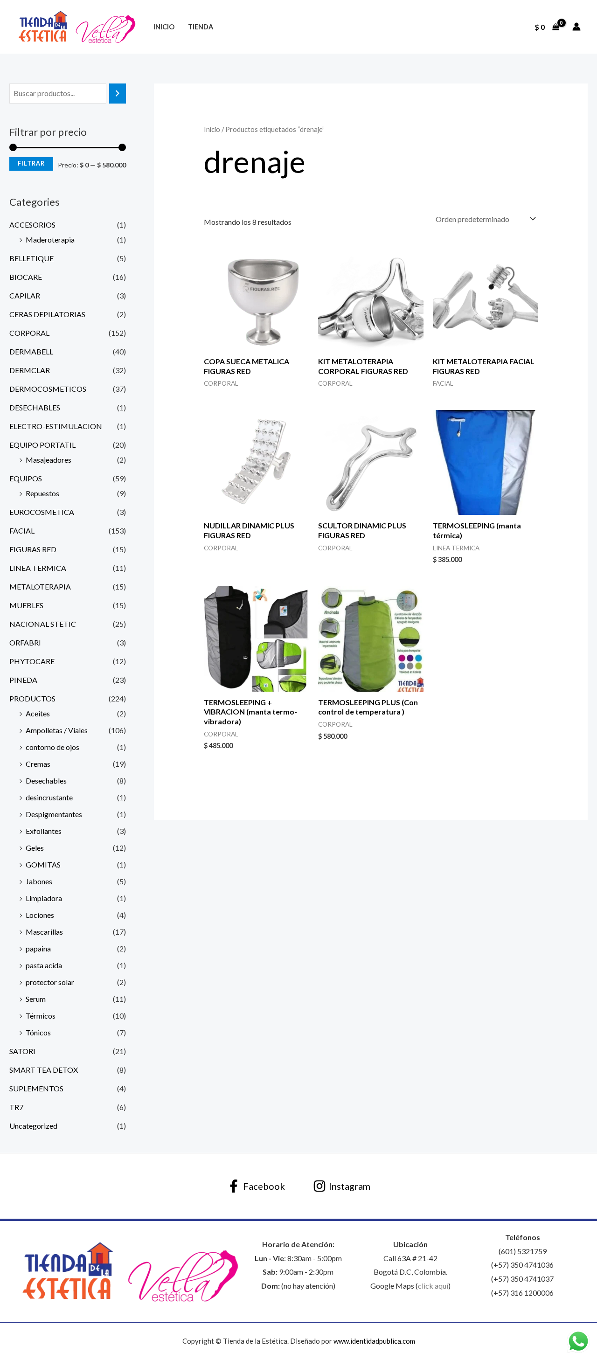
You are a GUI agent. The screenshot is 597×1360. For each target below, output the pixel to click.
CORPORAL (29, 332)
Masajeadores (48, 459)
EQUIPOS (25, 478)
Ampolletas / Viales (57, 730)
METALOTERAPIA (40, 586)
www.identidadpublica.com (374, 1341)
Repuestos (42, 493)
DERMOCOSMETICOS (47, 388)
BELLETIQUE (31, 258)
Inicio (163, 27)
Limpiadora (44, 898)
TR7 (16, 1107)
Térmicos (41, 1015)
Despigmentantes (54, 814)
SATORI (22, 1051)
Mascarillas (44, 931)
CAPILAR (24, 295)
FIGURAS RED (32, 549)
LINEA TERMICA (37, 567)
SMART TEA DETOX (43, 1069)
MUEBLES (26, 605)
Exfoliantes (44, 830)
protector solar (50, 982)
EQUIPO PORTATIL (42, 444)
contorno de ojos (52, 746)
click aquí (433, 1285)
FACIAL (22, 530)
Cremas (38, 763)
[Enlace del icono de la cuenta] (576, 26)
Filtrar (31, 163)
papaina (38, 948)
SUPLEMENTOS (36, 1088)
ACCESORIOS (32, 224)
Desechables (46, 780)
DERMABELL (31, 351)
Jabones (39, 881)
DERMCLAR (29, 370)
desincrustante (49, 797)
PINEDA (23, 679)
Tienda (200, 27)
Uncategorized (33, 1125)
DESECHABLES (34, 407)
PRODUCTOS (32, 698)
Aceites (38, 713)
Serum (36, 998)
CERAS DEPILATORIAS (47, 314)
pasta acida (44, 965)
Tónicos (38, 1032)
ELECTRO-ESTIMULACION (55, 426)
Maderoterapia (50, 239)
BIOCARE (25, 276)
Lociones (40, 914)
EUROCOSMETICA (41, 511)
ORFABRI (25, 642)
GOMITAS (43, 864)
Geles (35, 847)
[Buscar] (117, 93)
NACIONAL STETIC (42, 623)
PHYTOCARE (32, 661)
